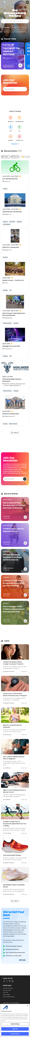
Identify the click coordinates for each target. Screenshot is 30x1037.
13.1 (19, 118)
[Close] (28, 1006)
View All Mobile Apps (8, 997)
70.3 (19, 137)
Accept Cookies (15, 1034)
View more (14, 144)
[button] (12, 55)
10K (12, 31)
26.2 (11, 118)
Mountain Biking (20, 31)
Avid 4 (7, 31)
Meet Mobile (6, 994)
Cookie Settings (15, 1024)
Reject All (15, 1029)
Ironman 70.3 (15, 27)
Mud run (24, 27)
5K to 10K (5, 992)
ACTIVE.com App (8, 988)
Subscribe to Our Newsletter (11, 1003)
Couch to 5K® (7, 990)
